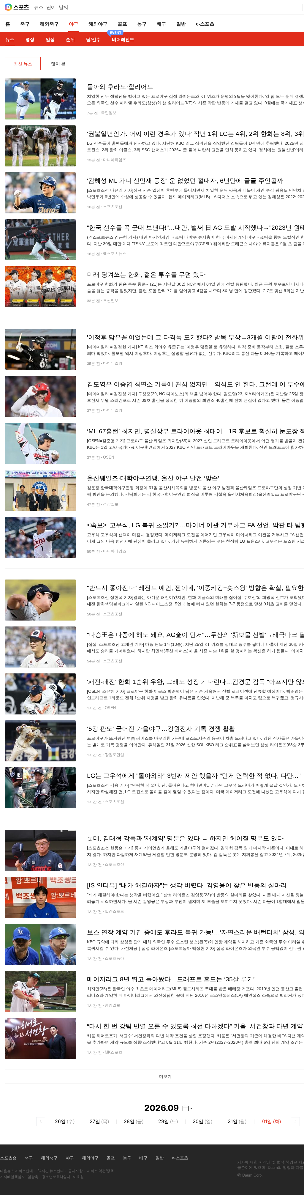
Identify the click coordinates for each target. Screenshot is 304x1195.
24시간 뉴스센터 (50, 1171)
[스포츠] (21, 7)
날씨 (63, 7)
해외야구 (90, 1157)
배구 (143, 1157)
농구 (127, 1157)
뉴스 (38, 7)
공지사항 (75, 1171)
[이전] (40, 1121)
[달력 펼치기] (187, 1108)
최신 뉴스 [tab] (22, 63)
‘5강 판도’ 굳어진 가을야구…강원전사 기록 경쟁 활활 (161, 728)
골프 (111, 1157)
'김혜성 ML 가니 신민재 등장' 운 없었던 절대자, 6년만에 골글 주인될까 (185, 180)
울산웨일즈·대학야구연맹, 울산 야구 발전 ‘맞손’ (153, 478)
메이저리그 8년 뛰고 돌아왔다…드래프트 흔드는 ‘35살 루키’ (171, 979)
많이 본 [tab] (58, 63)
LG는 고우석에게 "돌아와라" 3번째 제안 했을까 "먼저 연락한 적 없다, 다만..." (193, 775)
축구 (29, 1157)
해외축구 (49, 1157)
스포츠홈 (8, 1157)
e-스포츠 (180, 1157)
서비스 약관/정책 (100, 1171)
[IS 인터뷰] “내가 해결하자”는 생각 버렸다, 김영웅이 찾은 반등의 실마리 (187, 885)
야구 (70, 1157)
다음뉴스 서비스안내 (16, 1171)
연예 (51, 7)
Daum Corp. (252, 1175)
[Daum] (8, 7)
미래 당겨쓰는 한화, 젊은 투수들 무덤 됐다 (146, 274)
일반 (160, 1157)
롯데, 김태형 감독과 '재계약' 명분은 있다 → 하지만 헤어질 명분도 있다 (185, 838)
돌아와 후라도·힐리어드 (120, 86)
